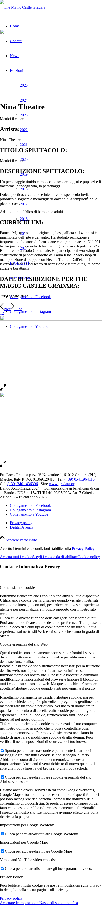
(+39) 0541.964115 (79, 479)
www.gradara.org (62, 484)
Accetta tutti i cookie (16, 557)
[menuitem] (56, 523)
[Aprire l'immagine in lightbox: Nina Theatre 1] (3, 466)
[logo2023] (22, 7)
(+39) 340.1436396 (22, 484)
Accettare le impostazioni (19, 903)
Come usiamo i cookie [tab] (17, 587)
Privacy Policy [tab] (11, 877)
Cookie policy (89, 557)
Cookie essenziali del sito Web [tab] (24, 644)
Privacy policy (11, 898)
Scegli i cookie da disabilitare (55, 557)
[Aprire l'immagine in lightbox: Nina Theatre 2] (3, 390)
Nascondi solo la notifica (58, 903)
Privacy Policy (83, 548)
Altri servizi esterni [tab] (14, 782)
